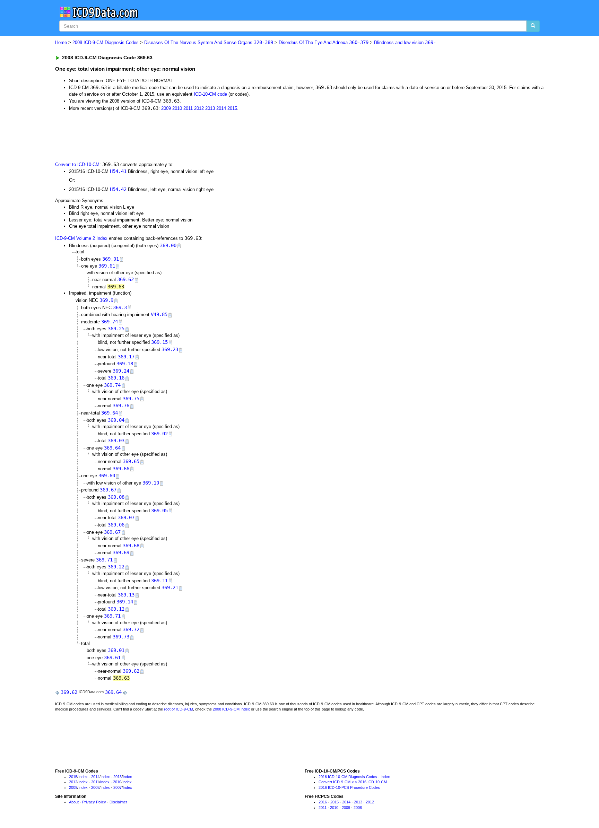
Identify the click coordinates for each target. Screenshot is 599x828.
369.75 (131, 398)
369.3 (120, 307)
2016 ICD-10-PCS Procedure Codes (349, 787)
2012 (199, 108)
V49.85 (159, 314)
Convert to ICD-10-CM (77, 164)
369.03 (116, 440)
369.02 (159, 433)
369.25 (116, 328)
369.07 (126, 517)
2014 (221, 108)
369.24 (121, 371)
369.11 (159, 580)
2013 (210, 108)
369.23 (170, 349)
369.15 (159, 342)
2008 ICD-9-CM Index (231, 709)
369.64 (109, 413)
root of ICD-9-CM (178, 709)
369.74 (109, 321)
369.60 (106, 475)
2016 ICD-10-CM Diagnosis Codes (348, 777)
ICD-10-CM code (210, 94)
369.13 (126, 595)
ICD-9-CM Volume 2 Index (81, 238)
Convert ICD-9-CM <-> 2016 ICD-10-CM (353, 782)
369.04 (116, 420)
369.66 (121, 468)
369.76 (121, 405)
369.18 (124, 363)
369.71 (104, 560)
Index (83, 777)
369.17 (126, 356)
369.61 (106, 266)
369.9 (106, 300)
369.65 (131, 461)
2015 (232, 108)
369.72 (131, 629)
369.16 (116, 378)
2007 (117, 787)
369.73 (121, 636)
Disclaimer (118, 802)
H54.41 (118, 171)
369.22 (116, 566)
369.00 (168, 245)
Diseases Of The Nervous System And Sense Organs (208, 42)
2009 (166, 108)
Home (61, 42)
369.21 (170, 587)
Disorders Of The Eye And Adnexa (323, 42)
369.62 (125, 279)
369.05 (159, 510)
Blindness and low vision (405, 42)
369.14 (124, 601)
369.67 (108, 490)
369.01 (110, 259)
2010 (177, 108)
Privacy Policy (94, 802)
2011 (188, 108)
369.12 (116, 609)
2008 (95, 787)
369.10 (150, 483)
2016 (323, 802)
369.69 (121, 552)
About (74, 802)
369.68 (131, 545)
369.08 (116, 497)
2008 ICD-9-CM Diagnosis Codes (105, 42)
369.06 (116, 525)
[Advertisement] (179, 135)
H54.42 (118, 189)
